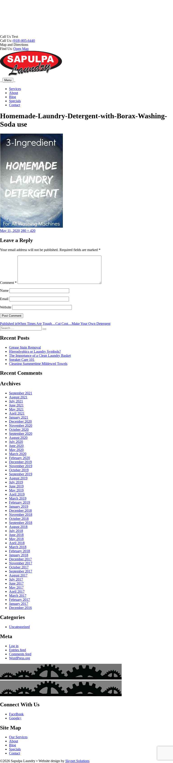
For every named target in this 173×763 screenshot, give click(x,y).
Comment (8, 283)
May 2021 (16, 409)
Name (4, 290)
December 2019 (20, 462)
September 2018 (20, 523)
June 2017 (16, 583)
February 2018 (19, 551)
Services (15, 89)
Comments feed (20, 654)
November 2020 (20, 425)
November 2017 (20, 563)
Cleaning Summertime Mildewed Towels (38, 364)
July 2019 (16, 482)
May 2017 (16, 587)
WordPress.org (19, 658)
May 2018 (16, 539)
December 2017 (20, 559)
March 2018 (17, 547)
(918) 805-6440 (24, 41)
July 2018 (16, 531)
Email (4, 299)
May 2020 (16, 450)
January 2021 (18, 417)
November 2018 (20, 514)
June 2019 (16, 486)
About (13, 93)
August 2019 (18, 478)
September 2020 (20, 433)
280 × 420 (28, 231)
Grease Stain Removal (25, 347)
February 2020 (19, 458)
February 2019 (19, 502)
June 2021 (16, 405)
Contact (14, 105)
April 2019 (17, 494)
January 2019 (18, 506)
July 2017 (16, 579)
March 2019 (17, 498)
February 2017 (19, 599)
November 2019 (20, 466)
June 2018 (16, 535)
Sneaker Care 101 (21, 359)
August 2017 (18, 575)
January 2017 (18, 604)
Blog (12, 97)
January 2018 (18, 555)
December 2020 (20, 421)
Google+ (15, 718)
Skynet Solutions (77, 761)
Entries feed (17, 650)
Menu (7, 80)
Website (5, 307)
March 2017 (17, 595)
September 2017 (20, 571)
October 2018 (19, 519)
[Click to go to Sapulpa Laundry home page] (31, 75)
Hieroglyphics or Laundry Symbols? (35, 351)
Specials (15, 101)
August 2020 (18, 438)
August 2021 (18, 397)
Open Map (21, 49)
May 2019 (16, 490)
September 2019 (20, 474)
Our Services (18, 737)
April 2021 (17, 413)
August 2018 (18, 527)
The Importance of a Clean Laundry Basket (40, 355)
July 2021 (16, 401)
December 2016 (20, 608)
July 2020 (16, 442)
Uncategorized (19, 627)
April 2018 (17, 543)
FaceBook (16, 714)
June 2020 (16, 446)
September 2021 (20, 393)
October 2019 (19, 470)
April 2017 (17, 591)
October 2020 (19, 429)
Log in (13, 646)
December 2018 (20, 510)
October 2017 (19, 567)
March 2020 (17, 454)
